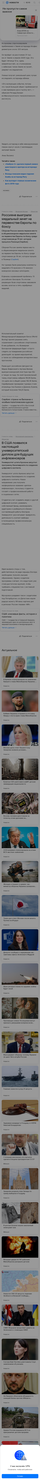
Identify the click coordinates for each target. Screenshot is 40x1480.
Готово (20, 1476)
